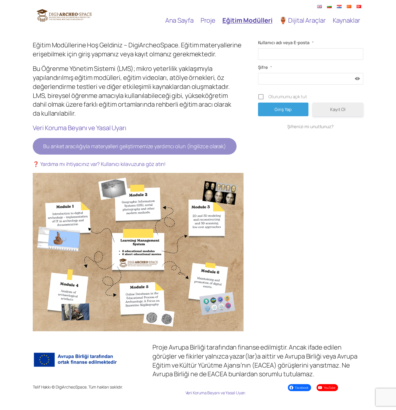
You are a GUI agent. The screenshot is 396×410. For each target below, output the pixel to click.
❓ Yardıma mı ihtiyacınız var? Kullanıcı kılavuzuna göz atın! (99, 163)
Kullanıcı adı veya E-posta (286, 43)
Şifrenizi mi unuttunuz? (310, 126)
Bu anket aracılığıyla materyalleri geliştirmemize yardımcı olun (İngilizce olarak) (134, 146)
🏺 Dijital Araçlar (302, 20)
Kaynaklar (346, 20)
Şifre (265, 67)
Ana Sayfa (179, 20)
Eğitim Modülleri (247, 20)
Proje (208, 20)
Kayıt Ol (337, 109)
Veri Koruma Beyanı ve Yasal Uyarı (79, 127)
